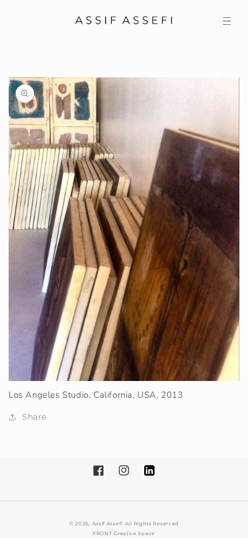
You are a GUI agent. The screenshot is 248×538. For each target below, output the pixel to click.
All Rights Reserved (152, 523)
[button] (226, 20)
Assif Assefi (107, 523)
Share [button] (34, 417)
